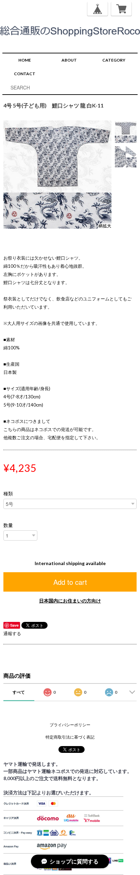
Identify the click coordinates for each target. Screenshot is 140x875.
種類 (8, 493)
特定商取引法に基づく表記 (70, 737)
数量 (8, 525)
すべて (19, 692)
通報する (12, 633)
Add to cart (70, 582)
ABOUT (69, 60)
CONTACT (24, 73)
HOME (24, 60)
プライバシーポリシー (70, 724)
